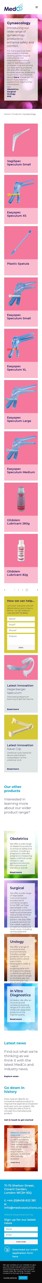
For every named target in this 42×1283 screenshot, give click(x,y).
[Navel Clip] (21, 727)
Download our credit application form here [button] (25, 1253)
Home (7, 114)
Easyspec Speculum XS (16, 214)
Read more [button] (13, 709)
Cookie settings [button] (10, 1278)
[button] (36, 7)
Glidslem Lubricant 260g (18, 521)
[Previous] (5, 590)
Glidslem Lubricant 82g (17, 573)
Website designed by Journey (18, 1215)
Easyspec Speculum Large (19, 419)
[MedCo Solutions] (13, 7)
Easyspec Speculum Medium (21, 470)
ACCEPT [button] (23, 1278)
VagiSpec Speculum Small (19, 162)
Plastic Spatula (18, 263)
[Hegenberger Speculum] (21, 667)
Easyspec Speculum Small (19, 316)
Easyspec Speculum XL (16, 368)
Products (16, 114)
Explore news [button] (11, 1076)
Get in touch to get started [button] (18, 1120)
